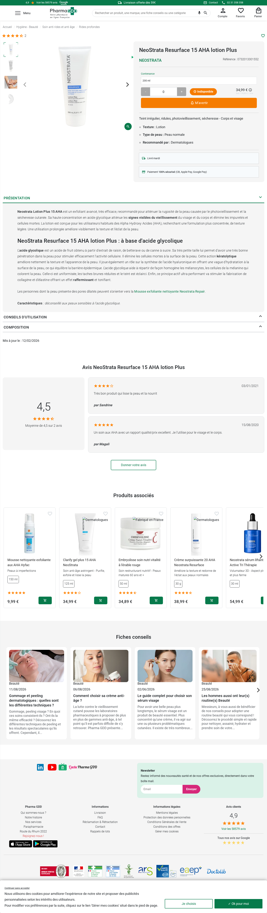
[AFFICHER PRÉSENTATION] (260, 198)
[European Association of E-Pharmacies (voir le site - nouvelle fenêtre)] (191, 871)
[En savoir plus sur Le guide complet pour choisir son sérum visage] (165, 665)
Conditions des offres (166, 826)
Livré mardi (153, 158)
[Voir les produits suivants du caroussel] (261, 557)
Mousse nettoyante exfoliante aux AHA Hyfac (29, 562)
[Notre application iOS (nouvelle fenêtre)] (20, 843)
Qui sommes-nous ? (33, 812)
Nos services (33, 822)
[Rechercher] (205, 13)
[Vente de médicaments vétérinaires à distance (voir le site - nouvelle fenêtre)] (113, 871)
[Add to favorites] (50, 514)
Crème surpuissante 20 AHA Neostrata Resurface (194, 562)
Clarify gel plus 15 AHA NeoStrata (79, 562)
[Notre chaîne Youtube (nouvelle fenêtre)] (52, 767)
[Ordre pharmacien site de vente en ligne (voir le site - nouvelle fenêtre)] (95, 871)
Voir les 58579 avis (46, 2)
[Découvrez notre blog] (83, 767)
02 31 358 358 (235, 2)
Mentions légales (167, 812)
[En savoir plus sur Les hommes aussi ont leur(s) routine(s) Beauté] (229, 665)
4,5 (44, 406)
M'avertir (201, 103)
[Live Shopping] (62, 767)
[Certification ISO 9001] (54, 871)
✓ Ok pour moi (238, 904)
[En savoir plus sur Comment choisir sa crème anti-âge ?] (100, 665)
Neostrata (150, 60)
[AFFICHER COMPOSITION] (260, 327)
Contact (213, 2)
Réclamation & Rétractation (100, 822)
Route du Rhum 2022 (33, 831)
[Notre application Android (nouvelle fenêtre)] (45, 843)
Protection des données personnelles (166, 817)
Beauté (14, 683)
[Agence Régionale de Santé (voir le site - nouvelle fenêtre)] (145, 871)
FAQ (100, 817)
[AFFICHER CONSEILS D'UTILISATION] (260, 317)
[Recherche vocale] (199, 14)
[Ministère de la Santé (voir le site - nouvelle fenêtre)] (78, 871)
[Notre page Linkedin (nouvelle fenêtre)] (40, 767)
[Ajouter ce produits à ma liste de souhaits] (263, 36)
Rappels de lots (100, 831)
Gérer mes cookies (167, 831)
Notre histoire (33, 817)
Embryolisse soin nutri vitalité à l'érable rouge (140, 562)
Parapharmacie (33, 826)
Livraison (100, 812)
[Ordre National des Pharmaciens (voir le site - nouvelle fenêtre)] (129, 871)
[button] (18, 13)
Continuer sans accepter (17, 888)
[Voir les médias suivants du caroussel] (128, 85)
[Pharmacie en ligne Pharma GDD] (62, 13)
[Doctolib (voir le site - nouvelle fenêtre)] (216, 871)
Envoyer (191, 789)
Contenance (148, 73)
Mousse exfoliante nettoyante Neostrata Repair (169, 291)
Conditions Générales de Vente (166, 822)
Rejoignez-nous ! (33, 836)
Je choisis (189, 904)
